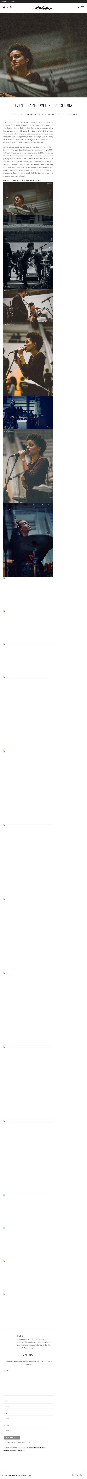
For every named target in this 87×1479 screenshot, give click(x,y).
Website (6, 1425)
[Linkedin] (7, 7)
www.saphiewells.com (12, 180)
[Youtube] (4, 7)
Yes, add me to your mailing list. (19, 1442)
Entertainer (48, 114)
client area (4, 1)
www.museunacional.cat (31, 180)
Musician (71, 114)
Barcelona (33, 114)
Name (6, 1401)
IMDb (13, 1)
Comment (7, 1371)
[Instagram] (10, 7)
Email (6, 1413)
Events (61, 114)
